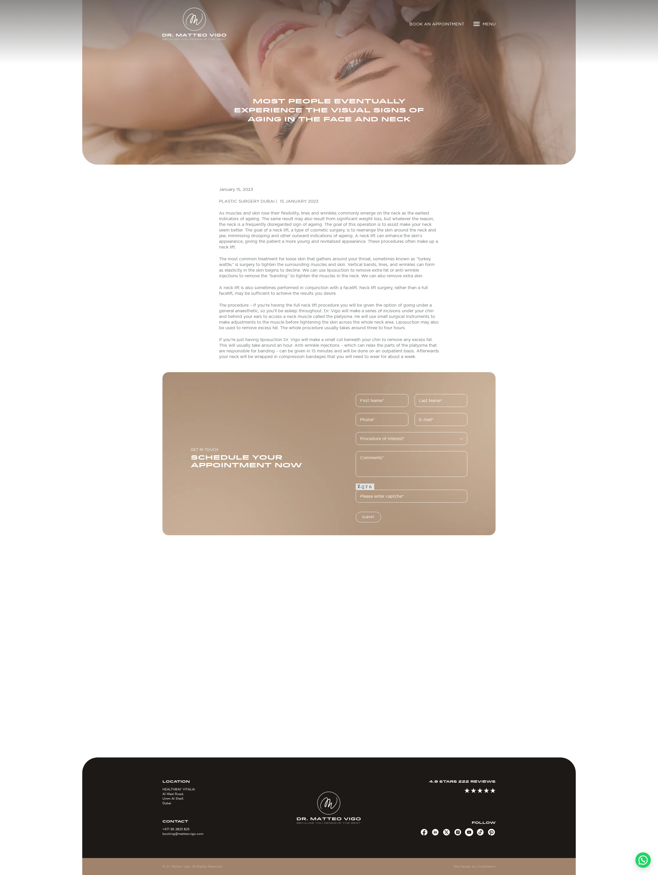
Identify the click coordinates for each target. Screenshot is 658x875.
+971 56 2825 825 (175, 829)
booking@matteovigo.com (182, 834)
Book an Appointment (436, 23)
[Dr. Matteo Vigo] (201, 24)
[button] (643, 860)
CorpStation (486, 866)
